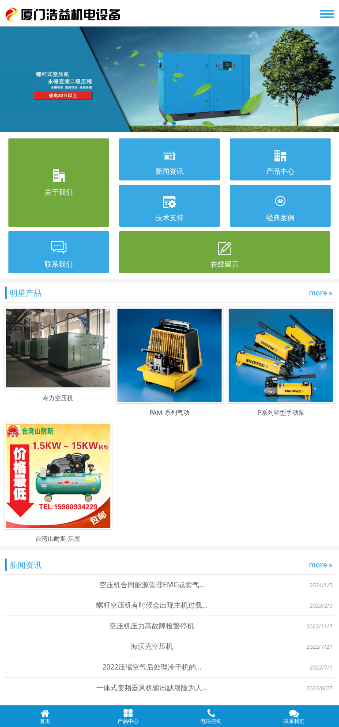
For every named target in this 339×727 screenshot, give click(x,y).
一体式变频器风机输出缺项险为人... (151, 688)
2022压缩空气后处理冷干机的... (151, 667)
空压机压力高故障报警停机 (151, 626)
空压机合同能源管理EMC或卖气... (151, 584)
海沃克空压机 (152, 646)
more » (320, 293)
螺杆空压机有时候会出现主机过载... (151, 605)
